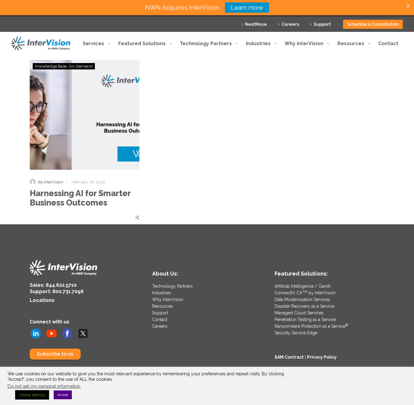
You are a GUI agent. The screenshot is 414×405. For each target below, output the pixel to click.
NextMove (256, 24)
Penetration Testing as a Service (305, 319)
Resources (162, 306)
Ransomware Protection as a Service (311, 326)
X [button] (408, 5)
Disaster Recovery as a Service (304, 306)
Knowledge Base (51, 66)
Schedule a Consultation (373, 24)
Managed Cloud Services (299, 312)
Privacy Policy (322, 357)
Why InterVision (167, 299)
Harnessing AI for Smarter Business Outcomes (80, 198)
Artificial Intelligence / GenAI (302, 286)
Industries (161, 292)
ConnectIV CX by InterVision (305, 292)
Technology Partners (172, 286)
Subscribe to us (55, 354)
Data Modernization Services (302, 299)
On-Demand (80, 66)
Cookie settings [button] (32, 395)
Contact (159, 319)
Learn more (247, 7)
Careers (290, 24)
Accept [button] (62, 395)
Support (322, 24)
